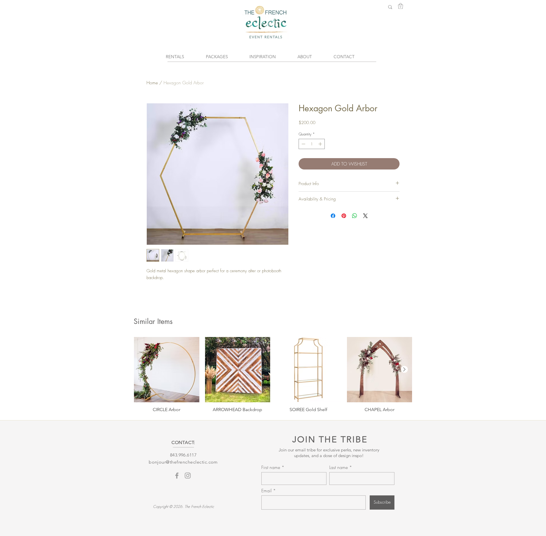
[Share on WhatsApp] (354, 215)
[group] (273, 375)
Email (267, 490)
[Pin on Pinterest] (343, 215)
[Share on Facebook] (333, 215)
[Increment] (320, 144)
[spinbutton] (311, 144)
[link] (400, 6)
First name (270, 467)
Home (152, 82)
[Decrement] (302, 144)
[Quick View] (166, 369)
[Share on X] (365, 215)
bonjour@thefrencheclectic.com (183, 462)
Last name (338, 467)
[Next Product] (404, 369)
